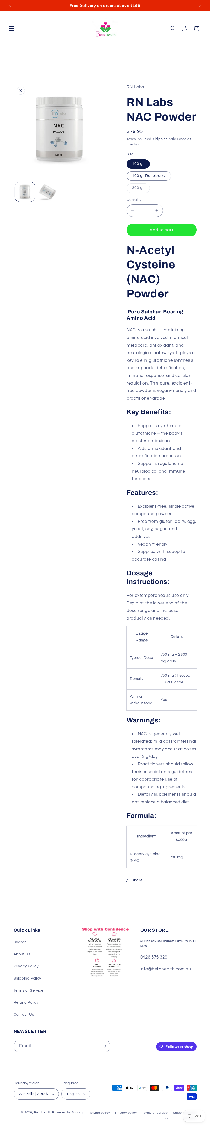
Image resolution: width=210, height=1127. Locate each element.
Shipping (160, 139)
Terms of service (155, 1112)
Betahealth (42, 1112)
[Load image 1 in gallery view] (25, 192)
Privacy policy (126, 1112)
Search (20, 942)
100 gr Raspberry (148, 176)
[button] (11, 29)
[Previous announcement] (10, 5)
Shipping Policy (27, 978)
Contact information (181, 1118)
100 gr (138, 164)
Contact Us (24, 1014)
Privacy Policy (26, 966)
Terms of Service (29, 990)
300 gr (141, 189)
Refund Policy (26, 1002)
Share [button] (137, 880)
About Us (22, 954)
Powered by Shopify (67, 1112)
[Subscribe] (104, 1046)
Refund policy (99, 1112)
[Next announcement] (199, 5)
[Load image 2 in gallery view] (48, 192)
